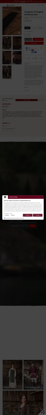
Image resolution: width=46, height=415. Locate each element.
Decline (27, 215)
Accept (37, 215)
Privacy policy (6, 213)
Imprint (11, 213)
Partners (12, 215)
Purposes (7, 215)
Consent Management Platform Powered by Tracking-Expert (15, 218)
